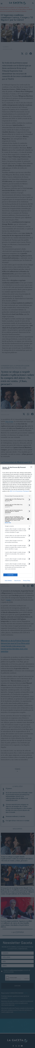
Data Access (17, 580)
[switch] (28, 499)
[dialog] (17, 524)
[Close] (31, 467)
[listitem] (17, 496)
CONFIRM (10, 575)
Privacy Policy (26, 580)
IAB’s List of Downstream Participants (19, 491)
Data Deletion (8, 580)
